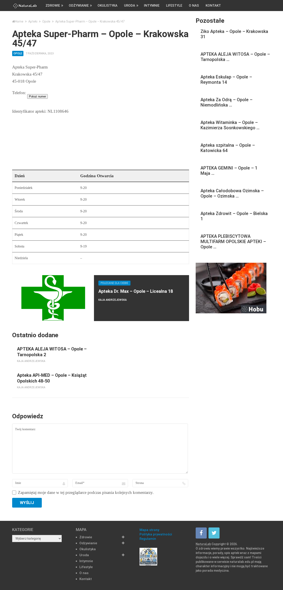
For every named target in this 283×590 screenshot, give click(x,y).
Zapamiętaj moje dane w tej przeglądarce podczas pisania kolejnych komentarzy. (86, 493)
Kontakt (213, 6)
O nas (194, 6)
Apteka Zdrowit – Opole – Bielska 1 (234, 216)
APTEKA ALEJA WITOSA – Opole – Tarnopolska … (235, 56)
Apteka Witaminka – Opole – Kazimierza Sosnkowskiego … (230, 125)
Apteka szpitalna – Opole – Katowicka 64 (228, 148)
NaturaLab (203, 544)
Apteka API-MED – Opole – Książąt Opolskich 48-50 (52, 378)
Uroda (129, 6)
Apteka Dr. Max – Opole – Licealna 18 (135, 291)
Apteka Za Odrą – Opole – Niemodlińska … (226, 102)
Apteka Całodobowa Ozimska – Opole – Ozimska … (232, 193)
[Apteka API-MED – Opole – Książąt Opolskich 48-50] (12, 372)
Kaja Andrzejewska (112, 299)
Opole (17, 53)
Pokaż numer (37, 96)
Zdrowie (53, 6)
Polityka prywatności (156, 534)
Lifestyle (174, 6)
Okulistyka (107, 6)
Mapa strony (149, 530)
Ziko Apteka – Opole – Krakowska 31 (234, 34)
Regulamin (148, 539)
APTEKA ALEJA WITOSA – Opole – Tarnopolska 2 (52, 351)
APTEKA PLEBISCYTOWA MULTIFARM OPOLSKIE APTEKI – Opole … (233, 241)
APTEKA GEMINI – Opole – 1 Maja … (229, 170)
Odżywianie (79, 6)
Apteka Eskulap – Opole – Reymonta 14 (226, 79)
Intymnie (151, 6)
